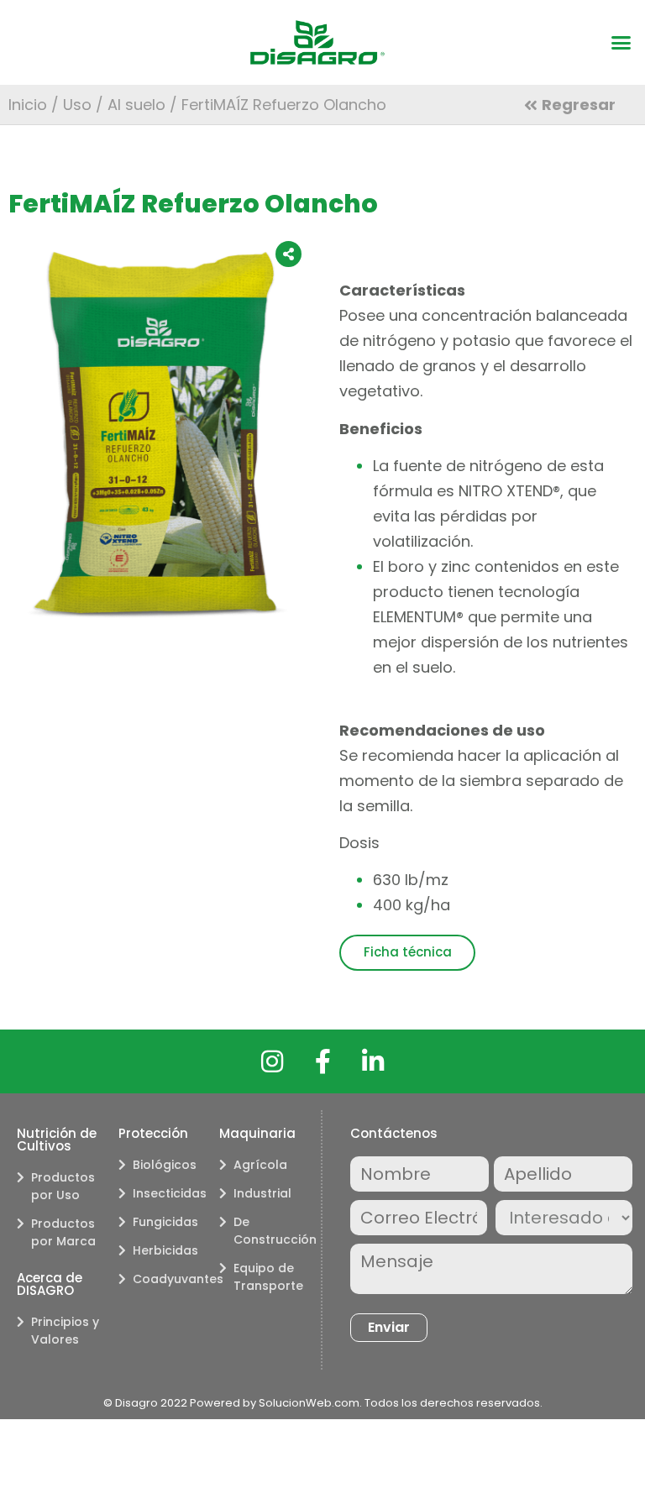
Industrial (262, 1193)
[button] (621, 43)
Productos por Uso (63, 1186)
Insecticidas (168, 1193)
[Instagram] (272, 1061)
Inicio (27, 104)
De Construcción (268, 1230)
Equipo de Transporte (268, 1277)
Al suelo (136, 104)
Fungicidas (165, 1221)
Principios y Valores (65, 1330)
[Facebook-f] (322, 1061)
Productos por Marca (63, 1232)
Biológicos (165, 1164)
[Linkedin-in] (372, 1061)
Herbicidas (165, 1250)
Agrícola (260, 1164)
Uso (77, 104)
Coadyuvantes (168, 1279)
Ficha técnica (408, 952)
